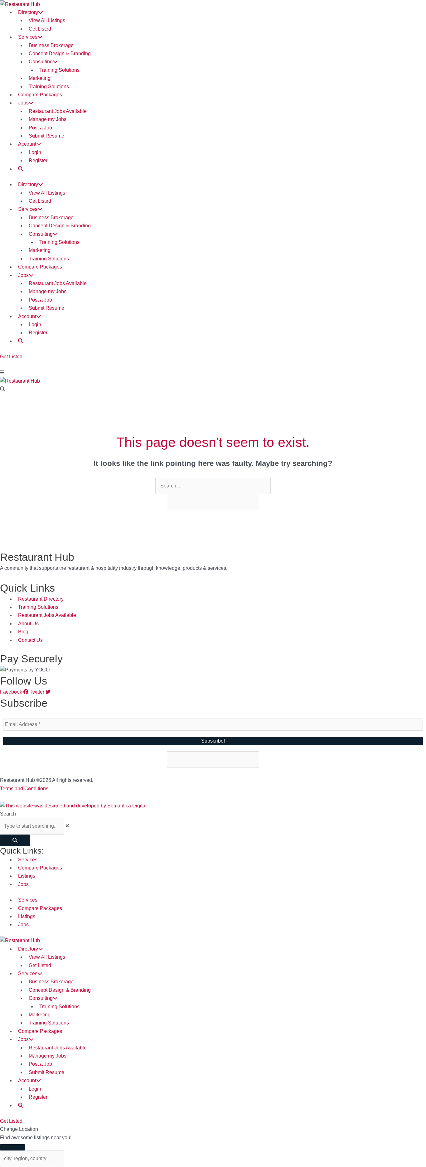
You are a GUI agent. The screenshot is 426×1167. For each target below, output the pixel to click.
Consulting (41, 61)
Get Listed (40, 28)
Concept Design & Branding (60, 53)
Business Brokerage (51, 45)
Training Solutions (59, 70)
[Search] (15, 840)
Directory (28, 12)
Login (35, 152)
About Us (28, 623)
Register (38, 160)
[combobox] (32, 826)
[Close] (12, 1147)
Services (27, 37)
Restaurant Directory (41, 599)
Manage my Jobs (47, 119)
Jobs (23, 102)
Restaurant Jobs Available (58, 111)
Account (27, 144)
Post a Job (40, 127)
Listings (26, 876)
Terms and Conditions (24, 788)
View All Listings (47, 20)
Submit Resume (46, 135)
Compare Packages (40, 94)
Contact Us (30, 640)
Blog (23, 631)
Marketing (40, 78)
